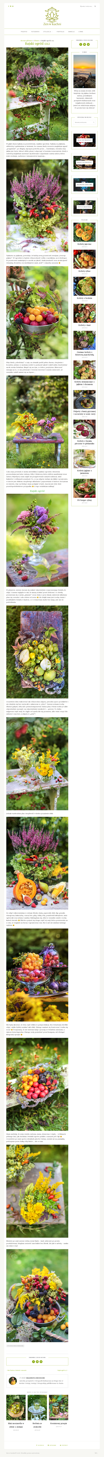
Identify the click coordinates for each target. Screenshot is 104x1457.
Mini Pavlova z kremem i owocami (16, 1370)
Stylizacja (47, 32)
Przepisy (24, 32)
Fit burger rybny (84, 500)
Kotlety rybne (84, 271)
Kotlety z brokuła (84, 298)
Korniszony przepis (58, 1423)
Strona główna (26, 41)
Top (96, 1453)
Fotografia (35, 32)
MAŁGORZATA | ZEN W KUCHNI (35, 1378)
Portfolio (60, 32)
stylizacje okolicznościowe (15, 1346)
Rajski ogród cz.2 (62, 1370)
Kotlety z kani (84, 325)
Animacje (71, 32)
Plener (36, 41)
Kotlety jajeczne (84, 244)
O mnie (81, 32)
